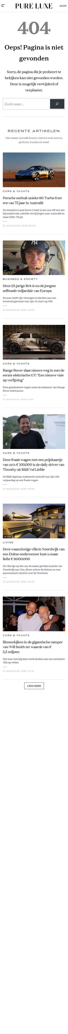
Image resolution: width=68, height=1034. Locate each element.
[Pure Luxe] (34, 6)
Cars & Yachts (16, 191)
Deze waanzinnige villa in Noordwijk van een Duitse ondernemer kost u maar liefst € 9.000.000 (34, 554)
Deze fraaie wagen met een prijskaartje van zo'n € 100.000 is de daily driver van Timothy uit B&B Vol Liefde (33, 464)
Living (8, 542)
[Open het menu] (3, 6)
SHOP (63, 6)
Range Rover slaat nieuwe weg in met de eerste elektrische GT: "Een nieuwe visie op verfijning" (33, 375)
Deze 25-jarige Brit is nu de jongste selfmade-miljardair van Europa (29, 288)
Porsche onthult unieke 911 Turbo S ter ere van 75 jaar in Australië (32, 200)
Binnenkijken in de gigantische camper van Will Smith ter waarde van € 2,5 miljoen (33, 647)
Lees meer (34, 686)
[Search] (57, 104)
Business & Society (20, 279)
